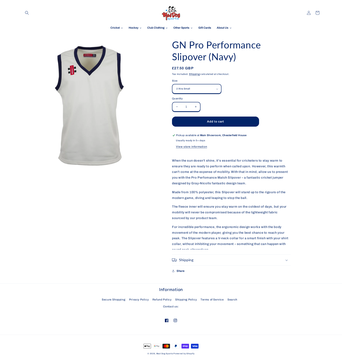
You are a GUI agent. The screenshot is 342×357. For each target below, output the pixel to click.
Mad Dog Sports (164, 353)
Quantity (177, 98)
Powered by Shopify (184, 353)
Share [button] (181, 270)
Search (232, 299)
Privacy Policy (139, 299)
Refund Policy (162, 299)
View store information (191, 146)
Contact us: (171, 306)
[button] (27, 12)
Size (175, 80)
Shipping (194, 74)
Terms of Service (212, 299)
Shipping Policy (186, 299)
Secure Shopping (113, 299)
